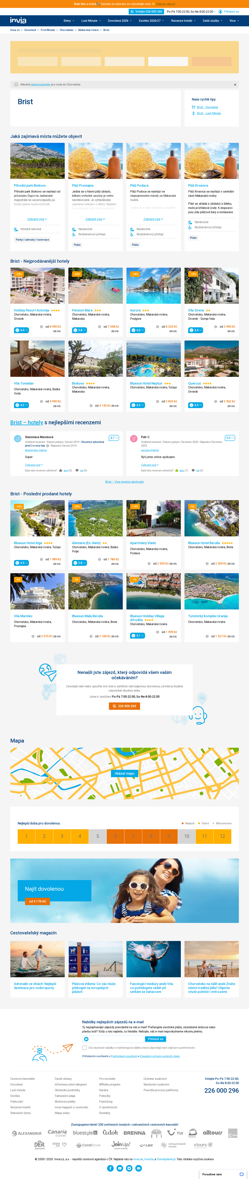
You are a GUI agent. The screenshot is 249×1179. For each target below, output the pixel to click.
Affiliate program (109, 1084)
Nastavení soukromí (156, 1084)
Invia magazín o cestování (71, 1107)
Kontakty (104, 1113)
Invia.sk (138, 1159)
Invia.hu (149, 1159)
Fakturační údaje (65, 1096)
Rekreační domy (20, 1113)
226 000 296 (221, 1090)
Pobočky (105, 1096)
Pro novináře (107, 1079)
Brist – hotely (26, 422)
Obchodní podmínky (67, 1090)
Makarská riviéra (88, 30)
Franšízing (105, 1101)
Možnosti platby (65, 1101)
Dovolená (30, 30)
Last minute (17, 1090)
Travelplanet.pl (166, 1159)
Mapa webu (62, 1113)
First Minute (48, 30)
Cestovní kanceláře (22, 1079)
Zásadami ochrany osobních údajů (160, 1056)
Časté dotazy (63, 1079)
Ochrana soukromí (155, 1079)
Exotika (15, 1096)
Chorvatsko (67, 30)
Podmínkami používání (124, 1056)
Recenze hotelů (20, 1107)
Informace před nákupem (71, 1084)
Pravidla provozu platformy (161, 1090)
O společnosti (108, 1107)
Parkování (16, 1101)
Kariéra (103, 1090)
